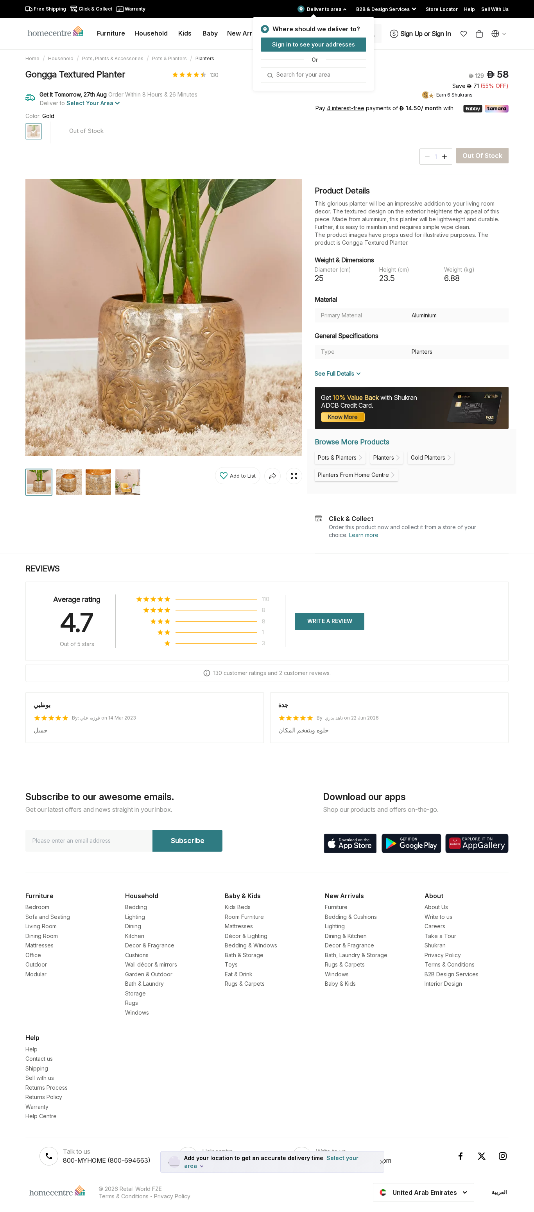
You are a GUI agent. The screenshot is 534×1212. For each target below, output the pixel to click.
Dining (133, 926)
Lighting (135, 916)
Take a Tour (440, 936)
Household (60, 58)
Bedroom (37, 907)
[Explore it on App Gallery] (477, 843)
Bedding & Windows (251, 945)
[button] (463, 33)
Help (31, 1049)
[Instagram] (502, 1156)
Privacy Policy (443, 955)
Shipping (36, 1068)
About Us (436, 907)
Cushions (137, 955)
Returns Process (46, 1087)
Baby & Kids (340, 983)
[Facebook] (460, 1156)
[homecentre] (58, 30)
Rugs (131, 1002)
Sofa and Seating (47, 916)
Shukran (435, 945)
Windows (137, 1012)
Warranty (36, 1106)
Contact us (39, 1058)
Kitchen (134, 936)
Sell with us (39, 1077)
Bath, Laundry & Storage (356, 955)
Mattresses (39, 945)
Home (32, 58)
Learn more (363, 535)
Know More (343, 417)
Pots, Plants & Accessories (112, 58)
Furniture (336, 907)
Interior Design (443, 983)
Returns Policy (43, 1097)
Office (33, 955)
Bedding (136, 907)
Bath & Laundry (144, 983)
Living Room (41, 926)
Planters (204, 58)
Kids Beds (238, 907)
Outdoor (36, 964)
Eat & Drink (239, 974)
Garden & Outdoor (148, 974)
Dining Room (41, 936)
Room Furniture (244, 916)
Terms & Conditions (450, 964)
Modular (36, 974)
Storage (135, 993)
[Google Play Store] (411, 843)
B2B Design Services (451, 974)
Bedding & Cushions (351, 916)
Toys (231, 964)
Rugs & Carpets (245, 983)
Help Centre (41, 1116)
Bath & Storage (244, 955)
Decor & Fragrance (149, 945)
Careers (435, 926)
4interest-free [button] (345, 108)
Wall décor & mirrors (151, 964)
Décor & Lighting (246, 936)
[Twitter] (481, 1156)
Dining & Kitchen (346, 936)
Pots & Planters (169, 58)
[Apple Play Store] (350, 843)
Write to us (438, 916)
